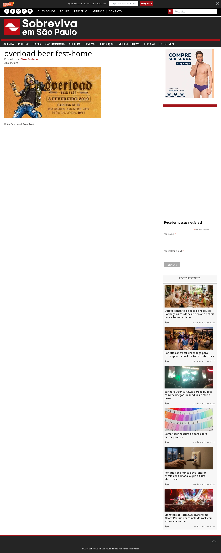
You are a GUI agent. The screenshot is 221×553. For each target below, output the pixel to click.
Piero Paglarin (29, 59)
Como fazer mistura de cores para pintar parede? (186, 435)
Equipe (64, 11)
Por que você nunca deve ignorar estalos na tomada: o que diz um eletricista (185, 476)
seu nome (170, 234)
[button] (110, 3)
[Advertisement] (158, 29)
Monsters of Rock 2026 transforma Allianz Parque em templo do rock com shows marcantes (188, 518)
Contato (115, 11)
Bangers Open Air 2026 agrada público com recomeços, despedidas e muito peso (188, 395)
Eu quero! (146, 3)
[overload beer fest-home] (82, 92)
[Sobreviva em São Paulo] (40, 27)
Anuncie (98, 11)
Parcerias (81, 11)
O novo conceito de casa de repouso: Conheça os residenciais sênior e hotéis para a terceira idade (189, 314)
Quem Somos (46, 11)
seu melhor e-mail (174, 251)
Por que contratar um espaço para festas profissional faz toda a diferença (189, 354)
